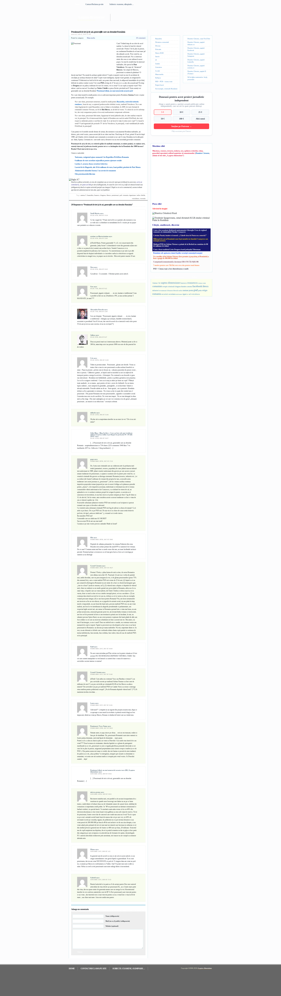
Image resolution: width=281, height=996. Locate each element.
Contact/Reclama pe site (94, 4)
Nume (112, 916)
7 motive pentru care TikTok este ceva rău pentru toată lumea (176, 265)
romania (125, 195)
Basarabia (158, 39)
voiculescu (135, 198)
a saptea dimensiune (169, 282)
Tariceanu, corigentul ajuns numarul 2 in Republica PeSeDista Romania (102, 157)
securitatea (172, 294)
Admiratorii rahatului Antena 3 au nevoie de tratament (95, 171)
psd (121, 195)
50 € (163, 119)
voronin (142, 198)
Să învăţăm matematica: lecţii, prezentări (197, 78)
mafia (180, 290)
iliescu (109, 195)
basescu (96, 195)
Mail (118, 921)
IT (156, 60)
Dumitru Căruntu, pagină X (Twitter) (196, 72)
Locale (157, 71)
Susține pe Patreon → (181, 126)
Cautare (172, 3)
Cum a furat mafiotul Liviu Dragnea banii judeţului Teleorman (177, 249)
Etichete (194, 277)
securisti (164, 294)
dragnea (103, 195)
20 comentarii (140, 38)
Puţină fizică (159, 85)
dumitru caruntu (186, 287)
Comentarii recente (177, 277)
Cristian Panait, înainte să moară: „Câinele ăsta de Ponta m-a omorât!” (180, 235)
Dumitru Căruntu (202, 153)
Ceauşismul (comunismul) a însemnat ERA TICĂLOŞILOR (176, 262)
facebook (197, 286)
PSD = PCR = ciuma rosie (163, 81)
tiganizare (132, 195)
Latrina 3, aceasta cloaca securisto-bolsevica (91, 164)
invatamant (163, 290)
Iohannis (170, 290)
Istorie (157, 56)
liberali (175, 290)
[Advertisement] (157, 15)
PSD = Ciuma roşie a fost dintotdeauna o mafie (171, 269)
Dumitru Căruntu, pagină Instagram (195, 55)
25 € (200, 112)
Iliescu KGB (159, 53)
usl (190, 294)
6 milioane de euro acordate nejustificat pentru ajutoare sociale (98, 161)
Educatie (158, 49)
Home (77, 4)
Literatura (158, 67)
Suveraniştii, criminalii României (166, 89)
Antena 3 (83, 195)
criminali (171, 287)
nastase (185, 290)
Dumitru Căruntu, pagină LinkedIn (195, 61)
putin (200, 290)
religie (204, 290)
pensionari (115, 195)
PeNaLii (158, 78)
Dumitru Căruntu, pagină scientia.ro (195, 67)
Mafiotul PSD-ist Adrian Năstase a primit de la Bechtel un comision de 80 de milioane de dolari (180, 245)
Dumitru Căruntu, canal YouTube (198, 39)
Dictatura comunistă (162, 42)
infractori (155, 290)
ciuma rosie (202, 283)
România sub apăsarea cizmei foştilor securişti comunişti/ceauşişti (177, 253)
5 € (162, 112)
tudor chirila (141, 195)
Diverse (157, 46)
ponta (191, 290)
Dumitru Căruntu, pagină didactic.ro (195, 43)
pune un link (86, 185)
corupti (164, 287)
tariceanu (179, 294)
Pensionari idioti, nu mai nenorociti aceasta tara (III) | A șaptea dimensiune (112, 771)
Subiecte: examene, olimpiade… (121, 4)
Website (112, 926)
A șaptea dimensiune (91, 17)
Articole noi (159, 277)
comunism (157, 286)
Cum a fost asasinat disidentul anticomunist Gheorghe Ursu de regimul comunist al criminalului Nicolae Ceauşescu (180, 231)
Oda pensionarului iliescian (85, 174)
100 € (181, 119)
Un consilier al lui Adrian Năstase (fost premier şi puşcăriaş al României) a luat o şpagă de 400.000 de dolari (181, 257)
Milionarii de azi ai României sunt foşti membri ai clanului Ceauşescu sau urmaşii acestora (180, 240)
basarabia (90, 195)
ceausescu (192, 282)
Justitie (157, 64)
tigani (184, 294)
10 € (181, 112)
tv (187, 294)
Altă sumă (200, 119)
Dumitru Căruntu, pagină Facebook (195, 49)
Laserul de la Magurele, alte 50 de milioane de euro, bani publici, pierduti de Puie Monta (107, 167)
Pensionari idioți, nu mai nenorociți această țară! (115, 91)
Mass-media (91, 38)
